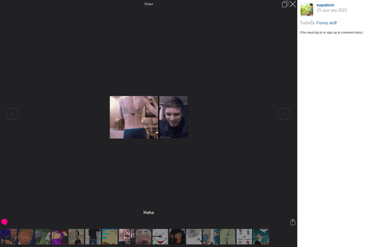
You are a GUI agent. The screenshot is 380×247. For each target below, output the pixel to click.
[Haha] (127, 236)
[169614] (93, 236)
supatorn (325, 5)
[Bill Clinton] (9, 236)
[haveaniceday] (161, 236)
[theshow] (60, 236)
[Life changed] (245, 236)
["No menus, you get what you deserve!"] (261, 236)
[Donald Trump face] (26, 236)
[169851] (211, 236)
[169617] (144, 236)
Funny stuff (326, 23)
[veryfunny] (177, 236)
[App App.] (228, 236)
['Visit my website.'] (194, 236)
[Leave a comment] (5, 222)
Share (148, 4)
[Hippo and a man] (43, 236)
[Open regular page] (285, 4)
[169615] (110, 236)
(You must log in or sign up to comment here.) (331, 32)
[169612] (77, 236)
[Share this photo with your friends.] (293, 222)
